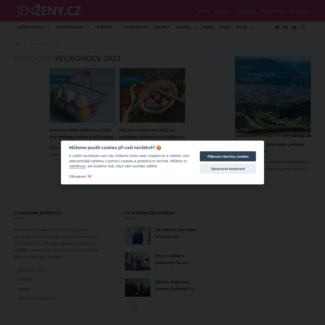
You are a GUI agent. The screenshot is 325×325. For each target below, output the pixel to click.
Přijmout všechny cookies (228, 156)
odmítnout (77, 166)
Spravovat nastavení (228, 169)
